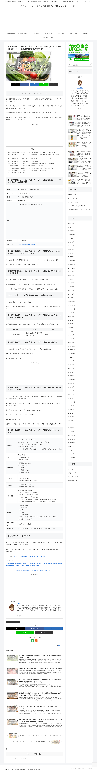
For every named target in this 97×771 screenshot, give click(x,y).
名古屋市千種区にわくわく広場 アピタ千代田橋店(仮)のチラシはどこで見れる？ (30, 158)
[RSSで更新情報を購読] (20, 616)
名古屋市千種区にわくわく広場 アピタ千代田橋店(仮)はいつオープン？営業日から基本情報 (33, 152)
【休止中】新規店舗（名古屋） (14, 622)
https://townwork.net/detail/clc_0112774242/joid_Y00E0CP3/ (33, 570)
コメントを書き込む (34, 754)
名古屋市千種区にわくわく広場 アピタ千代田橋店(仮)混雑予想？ (26, 165)
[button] (53, 84)
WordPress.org (72, 480)
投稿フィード (72, 473)
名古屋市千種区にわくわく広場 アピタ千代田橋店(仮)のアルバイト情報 (27, 170)
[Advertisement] (48, 21)
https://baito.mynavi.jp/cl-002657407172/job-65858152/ (29, 556)
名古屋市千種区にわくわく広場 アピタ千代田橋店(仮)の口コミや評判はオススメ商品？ (31, 168)
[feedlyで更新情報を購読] (17, 616)
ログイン (70, 469)
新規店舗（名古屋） (26, 622)
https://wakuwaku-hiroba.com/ (26, 244)
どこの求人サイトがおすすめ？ (17, 172)
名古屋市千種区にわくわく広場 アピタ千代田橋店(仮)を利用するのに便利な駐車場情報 (31, 163)
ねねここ (19, 603)
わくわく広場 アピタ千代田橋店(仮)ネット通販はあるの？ (24, 161)
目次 (32, 149)
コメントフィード (73, 476)
